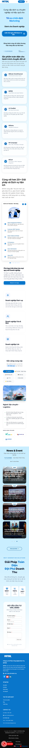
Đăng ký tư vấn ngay (14, 282)
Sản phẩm (5, 685)
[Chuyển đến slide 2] (14, 541)
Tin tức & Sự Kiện (6, 699)
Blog (4, 702)
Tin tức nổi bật (8, 457)
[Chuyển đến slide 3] (17, 541)
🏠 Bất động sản (8, 374)
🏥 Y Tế (8, 378)
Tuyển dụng (5, 704)
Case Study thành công (19, 457)
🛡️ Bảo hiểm (20, 378)
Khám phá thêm (13, 548)
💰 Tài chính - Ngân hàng (20, 371)
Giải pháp (5, 687)
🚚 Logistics (8, 371)
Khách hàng (5, 689)
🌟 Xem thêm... (8, 381)
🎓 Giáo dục (20, 374)
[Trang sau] (25, 204)
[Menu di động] (26, 1)
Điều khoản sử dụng (13, 738)
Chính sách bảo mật (13, 735)
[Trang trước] (23, 204)
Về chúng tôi (5, 691)
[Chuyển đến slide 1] (12, 541)
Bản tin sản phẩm (14, 461)
